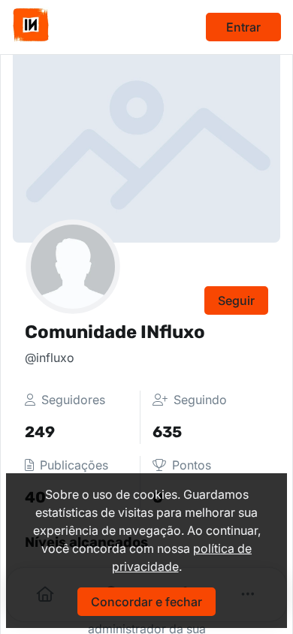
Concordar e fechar (146, 601)
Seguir (236, 300)
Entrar (243, 27)
